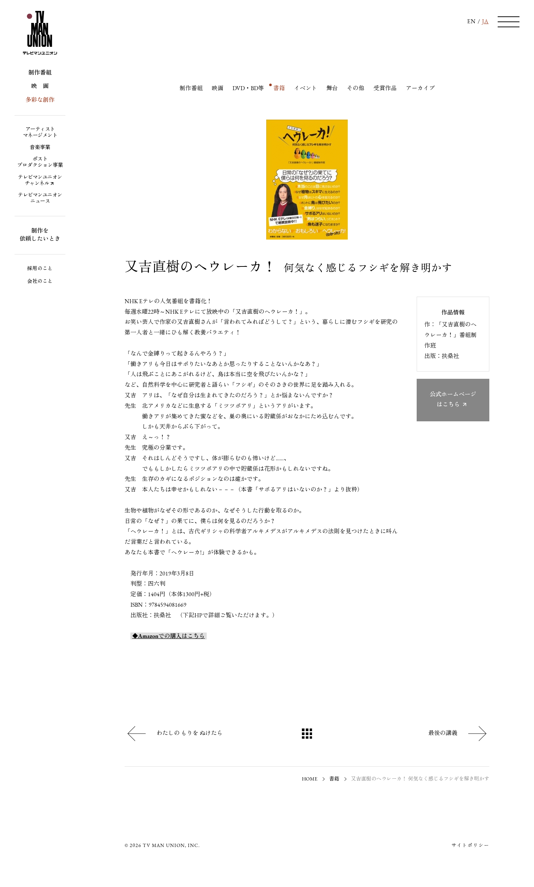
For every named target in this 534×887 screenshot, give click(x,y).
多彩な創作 (39, 100)
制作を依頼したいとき (40, 235)
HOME (309, 779)
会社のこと (40, 281)
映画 (217, 89)
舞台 (332, 89)
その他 (355, 89)
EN (471, 22)
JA (485, 22)
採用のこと (40, 268)
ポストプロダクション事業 (40, 162)
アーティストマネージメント (40, 133)
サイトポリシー (470, 845)
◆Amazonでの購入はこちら (168, 636)
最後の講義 (442, 734)
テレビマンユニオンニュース (40, 198)
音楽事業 (40, 147)
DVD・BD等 (248, 89)
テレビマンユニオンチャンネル (40, 180)
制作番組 (40, 73)
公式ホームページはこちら (453, 400)
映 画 (40, 86)
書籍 (279, 89)
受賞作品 (385, 89)
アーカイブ (420, 89)
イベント (305, 89)
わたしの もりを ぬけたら (190, 734)
